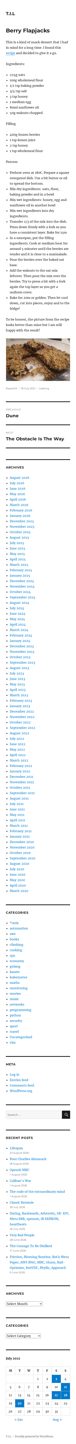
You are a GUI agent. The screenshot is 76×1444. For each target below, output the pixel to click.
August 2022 (19, 733)
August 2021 (19, 798)
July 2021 (17, 804)
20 (20, 1403)
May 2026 (17, 494)
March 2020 (19, 891)
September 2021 (22, 793)
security (16, 1021)
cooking (44, 388)
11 (65, 1387)
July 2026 (17, 483)
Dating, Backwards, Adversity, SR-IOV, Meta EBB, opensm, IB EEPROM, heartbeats (39, 1218)
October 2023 (20, 657)
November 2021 (22, 782)
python (15, 1015)
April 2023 (18, 690)
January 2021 (20, 836)
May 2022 (17, 749)
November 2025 (22, 527)
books (14, 939)
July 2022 (17, 739)
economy (17, 961)
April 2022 (18, 755)
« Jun (19, 1419)
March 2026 (19, 505)
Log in (14, 1074)
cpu (12, 955)
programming (20, 1010)
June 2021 (17, 809)
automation (19, 928)
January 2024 (20, 641)
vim (13, 1042)
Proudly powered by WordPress (34, 1436)
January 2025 (20, 575)
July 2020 (17, 869)
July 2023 (17, 673)
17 (56, 1395)
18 (65, 1395)
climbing (16, 945)
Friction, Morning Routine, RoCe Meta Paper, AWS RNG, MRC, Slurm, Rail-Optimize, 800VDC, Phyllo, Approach (39, 1262)
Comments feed (22, 1085)
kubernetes (18, 977)
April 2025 (18, 559)
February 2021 (21, 831)
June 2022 (17, 744)
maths (15, 983)
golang (15, 966)
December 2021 (21, 777)
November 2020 (22, 847)
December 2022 (22, 711)
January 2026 (20, 516)
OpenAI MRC (19, 1170)
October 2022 (20, 722)
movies (15, 993)
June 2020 (17, 874)
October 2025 (20, 532)
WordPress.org (21, 1091)
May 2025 (17, 554)
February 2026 (21, 510)
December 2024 (22, 581)
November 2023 (22, 652)
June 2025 (17, 548)
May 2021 (17, 815)
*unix (14, 923)
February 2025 (21, 570)
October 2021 (20, 787)
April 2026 (18, 499)
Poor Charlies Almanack (28, 1159)
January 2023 (20, 706)
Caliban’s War (20, 1181)
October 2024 (20, 592)
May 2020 (17, 880)
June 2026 (18, 488)
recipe (10, 53)
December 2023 (22, 646)
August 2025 (19, 537)
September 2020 (22, 858)
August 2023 (19, 668)
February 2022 (21, 766)
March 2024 (19, 630)
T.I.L (10, 13)
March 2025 (19, 565)
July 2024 (17, 608)
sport (14, 1026)
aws (13, 934)
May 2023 (17, 684)
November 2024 (22, 586)
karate (15, 972)
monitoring (19, 988)
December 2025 (22, 521)
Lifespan (16, 1148)
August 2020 (19, 864)
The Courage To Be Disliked (31, 1246)
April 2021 (17, 820)
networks (17, 1004)
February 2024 (21, 635)
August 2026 (19, 478)
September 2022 (22, 728)
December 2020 (22, 842)
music (14, 999)
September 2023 (22, 662)
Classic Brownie (22, 1202)
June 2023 (17, 679)
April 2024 (18, 624)
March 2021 (19, 826)
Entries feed (19, 1080)
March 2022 (19, 760)
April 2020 (18, 885)
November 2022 (22, 717)
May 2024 (17, 619)
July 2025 (17, 543)
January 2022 (20, 771)
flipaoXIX (11, 388)
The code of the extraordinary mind (37, 1192)
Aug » (57, 1419)
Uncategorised (21, 1037)
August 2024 (19, 603)
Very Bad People (22, 1235)
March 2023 (19, 695)
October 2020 (20, 853)
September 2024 (22, 597)
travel (14, 1032)
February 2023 (21, 700)
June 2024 (17, 614)
